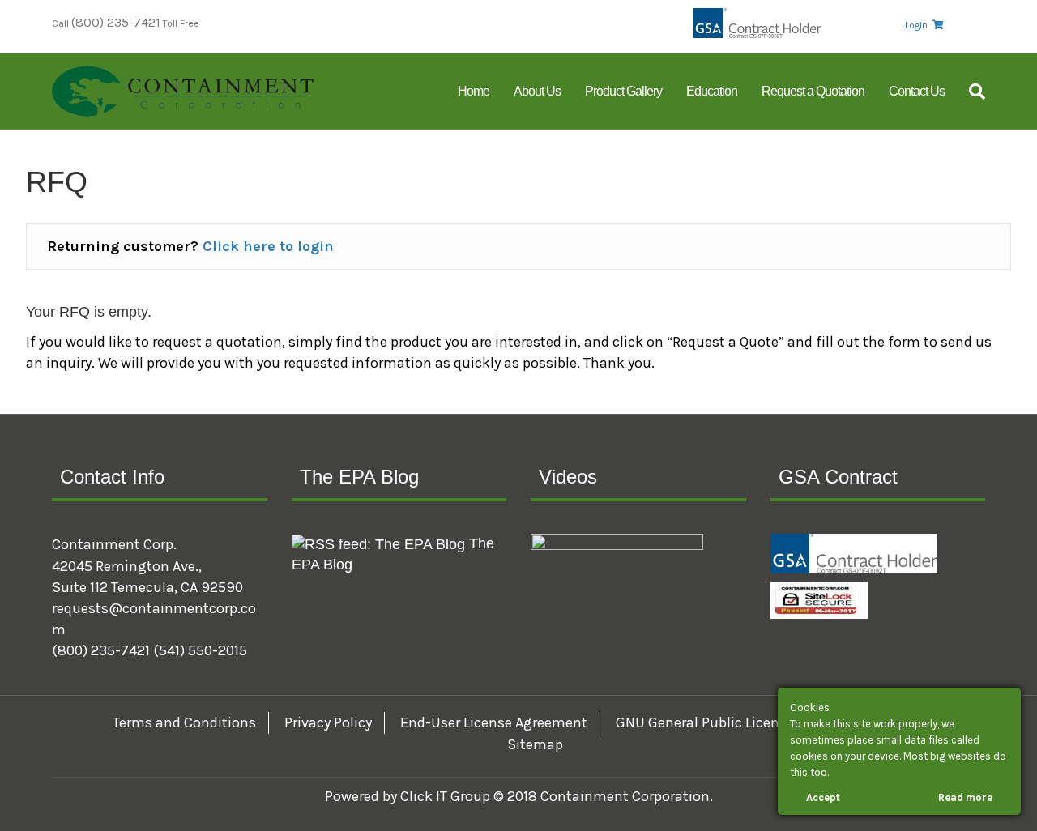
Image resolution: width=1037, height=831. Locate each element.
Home (473, 91)
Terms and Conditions (184, 722)
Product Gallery (623, 91)
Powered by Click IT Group (409, 796)
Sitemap (535, 744)
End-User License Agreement (493, 722)
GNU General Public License (705, 722)
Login (916, 25)
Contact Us (917, 91)
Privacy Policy (328, 722)
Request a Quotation (813, 91)
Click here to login (268, 246)
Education (711, 91)
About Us (537, 91)
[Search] (971, 91)
